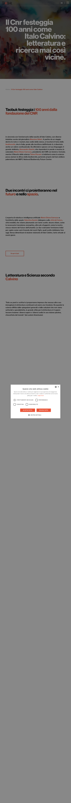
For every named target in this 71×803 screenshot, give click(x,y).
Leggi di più (41, 395)
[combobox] (56, 387)
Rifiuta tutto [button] (43, 410)
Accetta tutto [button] (27, 410)
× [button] (58, 387)
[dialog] (35, 401)
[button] (35, 415)
